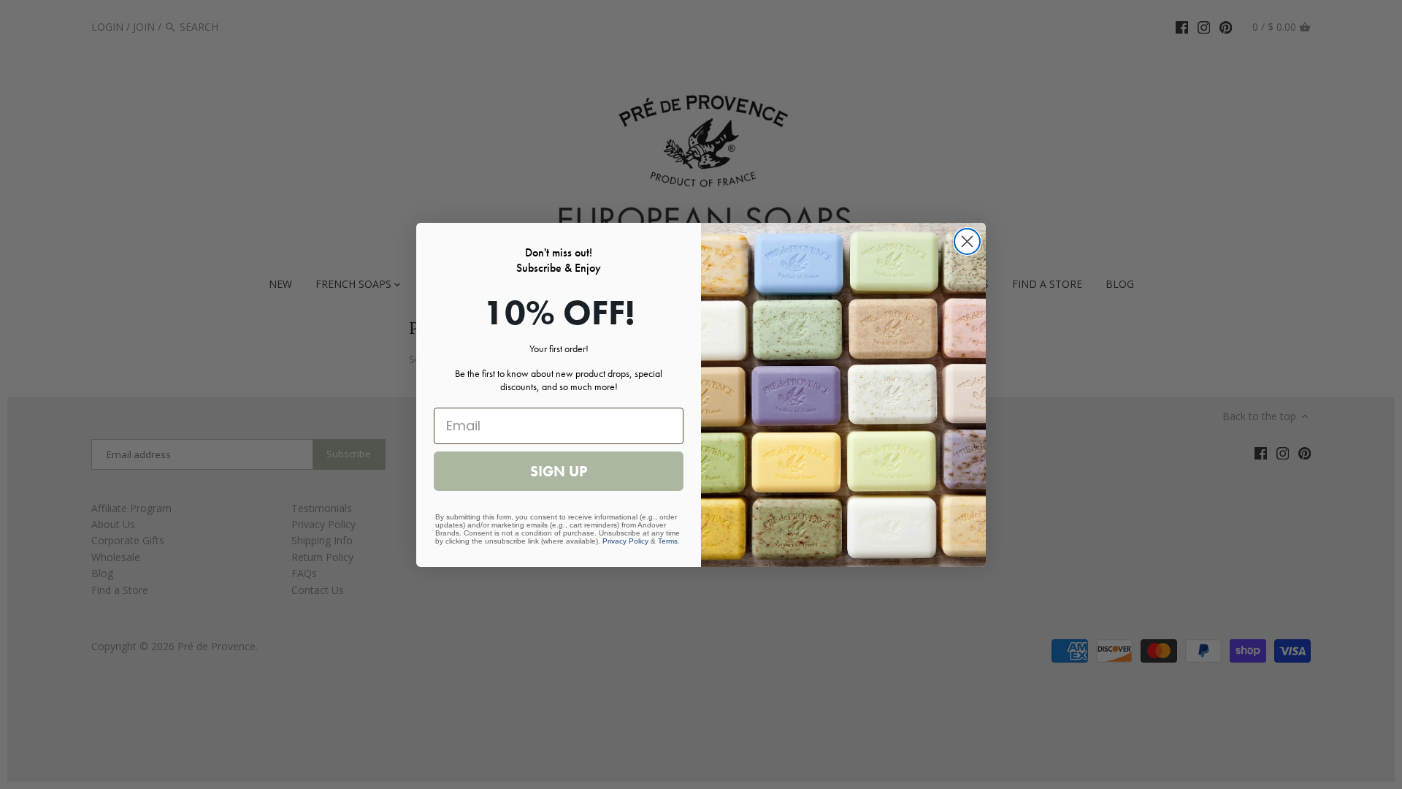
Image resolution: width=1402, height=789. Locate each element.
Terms (668, 541)
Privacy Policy (625, 541)
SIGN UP (558, 471)
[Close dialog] (967, 241)
